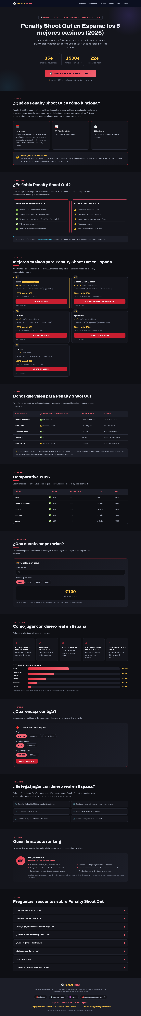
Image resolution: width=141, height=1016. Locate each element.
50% (29, 582)
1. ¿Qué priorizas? (22, 732)
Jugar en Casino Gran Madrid (100, 301)
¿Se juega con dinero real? (27, 951)
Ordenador (31, 746)
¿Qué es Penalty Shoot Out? (28, 910)
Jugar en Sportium (99, 335)
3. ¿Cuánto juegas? (23, 751)
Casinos (103, 4)
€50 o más (33, 755)
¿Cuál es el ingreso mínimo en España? (33, 967)
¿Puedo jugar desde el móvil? (29, 943)
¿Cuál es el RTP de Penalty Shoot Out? (33, 935)
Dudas (125, 4)
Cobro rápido (49, 736)
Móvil (20, 746)
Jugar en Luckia (41, 369)
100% (20, 582)
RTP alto (21, 736)
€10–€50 (21, 755)
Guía (118, 4)
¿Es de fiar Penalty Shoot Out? (29, 918)
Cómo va (82, 4)
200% (47, 582)
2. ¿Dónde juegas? (23, 741)
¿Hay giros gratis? (24, 959)
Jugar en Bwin (41, 301)
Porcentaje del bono (24, 578)
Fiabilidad (93, 4)
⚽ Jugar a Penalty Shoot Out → (70, 73)
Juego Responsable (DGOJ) (62, 1003)
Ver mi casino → (27, 761)
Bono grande (34, 736)
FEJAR (76, 1003)
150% (38, 582)
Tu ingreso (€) (21, 567)
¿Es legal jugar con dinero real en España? (35, 927)
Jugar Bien (85, 1003)
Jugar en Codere (41, 335)
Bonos (111, 4)
